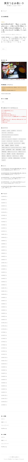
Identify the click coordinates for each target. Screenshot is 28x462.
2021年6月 (3, 221)
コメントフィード (5, 425)
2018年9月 (3, 297)
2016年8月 (3, 370)
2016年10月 (3, 363)
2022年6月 (3, 199)
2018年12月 (3, 288)
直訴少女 (3, 155)
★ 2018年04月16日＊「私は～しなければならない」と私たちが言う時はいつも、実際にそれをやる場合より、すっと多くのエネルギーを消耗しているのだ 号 (13, 28)
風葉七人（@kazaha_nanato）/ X (8, 90)
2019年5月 (3, 278)
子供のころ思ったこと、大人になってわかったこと (11, 147)
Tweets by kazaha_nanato (6, 93)
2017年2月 (3, 351)
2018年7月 (3, 300)
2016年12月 (3, 357)
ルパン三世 (11, 143)
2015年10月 (3, 401)
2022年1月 (3, 205)
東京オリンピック (22, 151)
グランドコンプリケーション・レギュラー (10, 134)
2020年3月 (3, 253)
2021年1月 (3, 231)
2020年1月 (3, 259)
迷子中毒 (10, 158)
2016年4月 (3, 382)
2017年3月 (3, 348)
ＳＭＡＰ (3, 160)
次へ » (4, 49)
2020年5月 (3, 250)
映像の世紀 (4, 151)
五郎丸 (23, 143)
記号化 (21, 155)
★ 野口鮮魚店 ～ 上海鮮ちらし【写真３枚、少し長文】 (14, 79)
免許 (3, 145)
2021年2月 (3, 228)
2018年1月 (3, 319)
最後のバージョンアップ (12, 151)
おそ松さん (13, 130)
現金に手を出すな (20, 153)
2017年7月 (3, 335)
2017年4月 (3, 344)
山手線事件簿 (8, 149)
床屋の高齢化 (18, 149)
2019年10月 (3, 266)
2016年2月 (3, 389)
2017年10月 (3, 329)
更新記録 (2, 21)
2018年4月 (3, 310)
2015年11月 (3, 398)
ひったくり (19, 130)
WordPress (10, 459)
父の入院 (13, 153)
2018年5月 (3, 307)
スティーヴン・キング (6, 136)
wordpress (3, 130)
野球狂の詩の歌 (16, 158)
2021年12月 (3, 209)
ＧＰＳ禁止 (23, 158)
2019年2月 (3, 284)
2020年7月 (3, 247)
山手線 (3, 149)
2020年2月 (3, 256)
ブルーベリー (16, 141)
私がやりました (16, 155)
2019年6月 (3, 275)
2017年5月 (3, 341)
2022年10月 (3, 196)
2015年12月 (3, 395)
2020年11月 (3, 234)
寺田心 (24, 147)
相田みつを (9, 155)
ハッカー (3, 141)
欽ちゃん (3, 153)
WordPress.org (4, 428)
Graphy (16, 459)
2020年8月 (3, 243)
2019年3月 (3, 281)
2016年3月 (3, 385)
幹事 (13, 149)
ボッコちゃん (4, 143)
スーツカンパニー (22, 139)
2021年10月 (3, 212)
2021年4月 (3, 224)
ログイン (3, 419)
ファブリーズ (9, 141)
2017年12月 (3, 322)
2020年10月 (3, 237)
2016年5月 (3, 379)
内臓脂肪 (7, 145)
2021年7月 (3, 218)
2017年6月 (3, 338)
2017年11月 (3, 325)
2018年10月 (3, 294)
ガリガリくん (10, 132)
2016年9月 (3, 367)
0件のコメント (19, 34)
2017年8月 (3, 332)
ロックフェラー (17, 143)
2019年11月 (3, 262)
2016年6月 (3, 376)
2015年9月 (3, 404)
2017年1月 (3, 354)
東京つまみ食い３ (14, 3)
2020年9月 (3, 240)
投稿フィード (4, 422)
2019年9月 (3, 269)
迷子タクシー (4, 158)
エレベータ (4, 132)
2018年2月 (3, 316)
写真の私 (12, 145)
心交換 (24, 149)
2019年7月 (3, 272)
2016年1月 (3, 392)
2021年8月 (3, 215)
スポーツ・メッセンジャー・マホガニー (9, 139)
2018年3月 (3, 313)
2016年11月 (3, 360)
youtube (8, 130)
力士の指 (16, 145)
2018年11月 (3, 291)
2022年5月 (3, 202)
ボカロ (21, 141)
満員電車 (8, 153)
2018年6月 (3, 303)
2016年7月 (3, 373)
